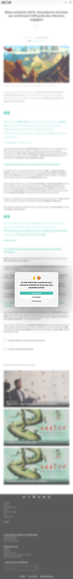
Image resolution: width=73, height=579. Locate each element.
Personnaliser (36, 301)
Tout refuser (36, 297)
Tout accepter (36, 293)
